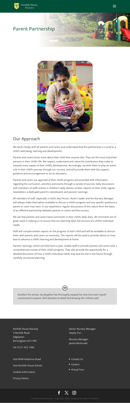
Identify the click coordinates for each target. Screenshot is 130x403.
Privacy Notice (21, 378)
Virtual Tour (77, 369)
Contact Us (77, 359)
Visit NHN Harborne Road (27, 359)
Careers (75, 364)
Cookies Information (24, 371)
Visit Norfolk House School (27, 365)
